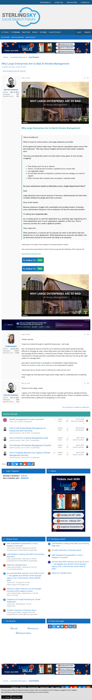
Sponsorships (72, 2)
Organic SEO (11, 606)
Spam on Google (12, 595)
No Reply (43, 32)
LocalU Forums (55, 32)
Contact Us (85, 2)
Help (52, 687)
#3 (88, 383)
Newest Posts (12, 539)
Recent (34, 32)
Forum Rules (5, 37)
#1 (88, 78)
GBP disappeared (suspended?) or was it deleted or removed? (22, 544)
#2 (88, 334)
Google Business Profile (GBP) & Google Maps (22, 550)
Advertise (23, 687)
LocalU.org (58, 2)
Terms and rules (33, 687)
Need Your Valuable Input (16, 565)
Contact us (14, 687)
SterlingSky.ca (45, 2)
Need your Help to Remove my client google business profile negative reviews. (24, 589)
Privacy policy (44, 687)
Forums (16, 32)
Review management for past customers (26, 419)
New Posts (26, 32)
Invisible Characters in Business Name (21, 610)
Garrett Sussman (9, 67)
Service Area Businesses (15, 569)
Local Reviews (27, 421)
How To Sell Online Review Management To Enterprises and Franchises (27, 429)
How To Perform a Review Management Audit (28, 438)
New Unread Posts (17, 37)
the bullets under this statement (40, 365)
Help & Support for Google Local (17, 585)
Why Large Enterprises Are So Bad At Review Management (35, 63)
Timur (11, 421)
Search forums (30, 37)
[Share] (84, 78)
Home (6, 32)
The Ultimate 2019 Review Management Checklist (30, 445)
